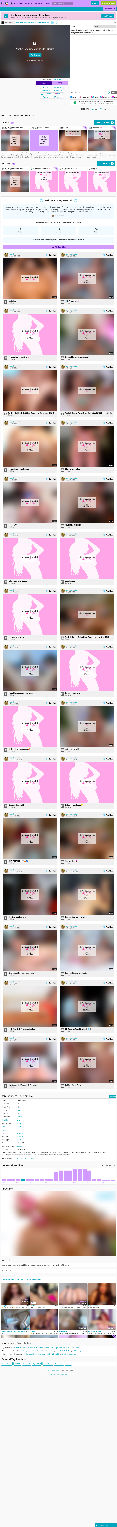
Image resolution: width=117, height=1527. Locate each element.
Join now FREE (108, 3)
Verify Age (108, 16)
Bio (17, 22)
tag (15, 3)
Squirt (26, 1354)
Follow (47, 87)
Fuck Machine (66, 1351)
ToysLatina (59, 1364)
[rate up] (93, 109)
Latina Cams (27, 1271)
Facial (48, 1354)
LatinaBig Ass (7, 1364)
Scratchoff (106, 97)
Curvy (19, 1140)
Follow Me (113, 1096)
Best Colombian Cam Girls (25, 1158)
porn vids (31, 3)
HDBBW (17, 1364)
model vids (47, 3)
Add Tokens (57, 79)
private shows (22, 3)
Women (19, 1123)
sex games (39, 3)
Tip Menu (47, 90)
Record (47, 97)
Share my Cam (104, 1525)
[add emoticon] (108, 92)
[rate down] (101, 109)
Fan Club (42, 22)
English (19, 1117)
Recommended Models (13, 1280)
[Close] (114, 22)
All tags (68, 1364)
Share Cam (58, 87)
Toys (56, 1348)
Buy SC (59, 97)
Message (59, 90)
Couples (19, 1127)
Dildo (52, 1348)
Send (114, 92)
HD (13, 1348)
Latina (47, 1348)
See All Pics (105, 163)
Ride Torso (72, 1354)
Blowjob (18, 1348)
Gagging (64, 1354)
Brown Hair (20, 1133)
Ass (28, 1348)
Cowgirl (58, 1351)
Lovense (62, 1348)
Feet (24, 1348)
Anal (72, 1348)
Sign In (95, 3)
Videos (23, 22)
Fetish (77, 1348)
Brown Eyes (21, 1136)
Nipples (19, 1146)
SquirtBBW (37, 1364)
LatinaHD (26, 1364)
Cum (67, 1348)
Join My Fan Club (58, 247)
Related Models (34, 1280)
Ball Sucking (77, 1351)
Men (3, 1127)
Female (19, 1110)
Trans (3, 1130)
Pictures (32, 22)
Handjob (33, 1351)
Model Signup (109, 9)
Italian (19, 1120)
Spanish (4, 1120)
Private (44, 83)
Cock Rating (41, 1351)
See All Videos (104, 122)
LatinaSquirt (48, 1364)
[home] (7, 3)
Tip (60, 83)
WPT (115, 97)
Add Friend (47, 94)
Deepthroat (50, 1351)
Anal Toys (41, 1354)
